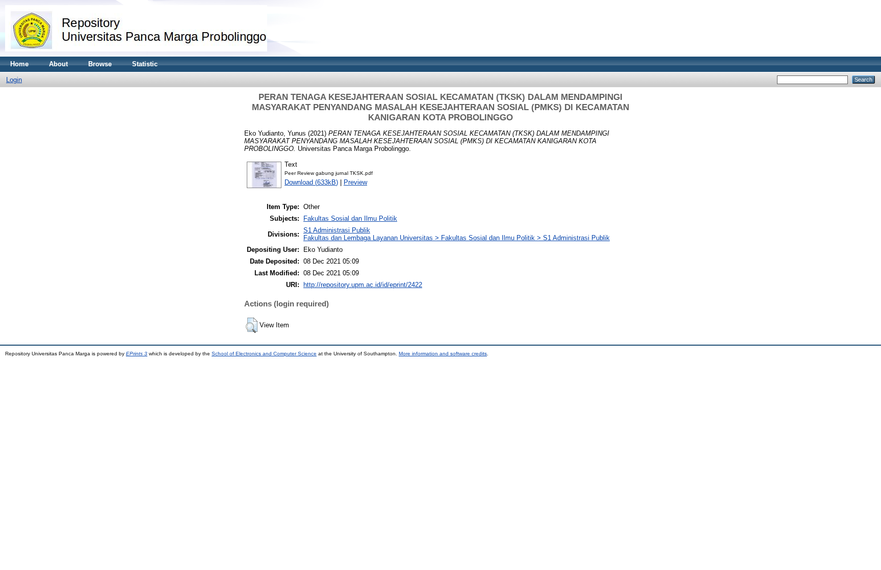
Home (19, 64)
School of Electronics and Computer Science (264, 353)
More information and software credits (443, 353)
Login (14, 80)
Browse (100, 64)
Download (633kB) (311, 182)
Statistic (145, 64)
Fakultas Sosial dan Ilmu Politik (350, 218)
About (58, 64)
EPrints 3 (136, 353)
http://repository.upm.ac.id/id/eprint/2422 (362, 285)
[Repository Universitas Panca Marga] (136, 54)
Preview (355, 182)
